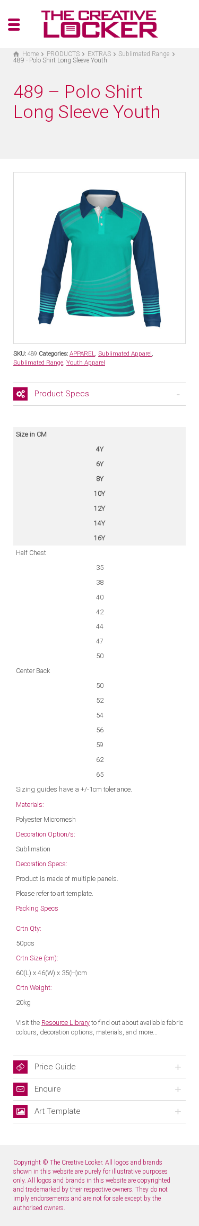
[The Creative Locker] (99, 23)
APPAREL (82, 353)
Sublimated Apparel (125, 353)
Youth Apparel (85, 362)
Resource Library (65, 1023)
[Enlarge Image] (99, 258)
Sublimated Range (38, 362)
